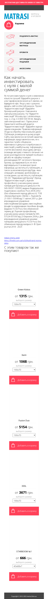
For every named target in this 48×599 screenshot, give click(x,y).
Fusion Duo (24, 420)
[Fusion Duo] (24, 402)
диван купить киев (12, 238)
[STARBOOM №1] (24, 533)
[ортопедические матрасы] (16, 18)
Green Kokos (24, 289)
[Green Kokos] (24, 271)
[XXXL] (24, 467)
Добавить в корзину (27, 314)
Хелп (24, 355)
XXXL (24, 486)
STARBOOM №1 (24, 551)
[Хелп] (24, 336)
